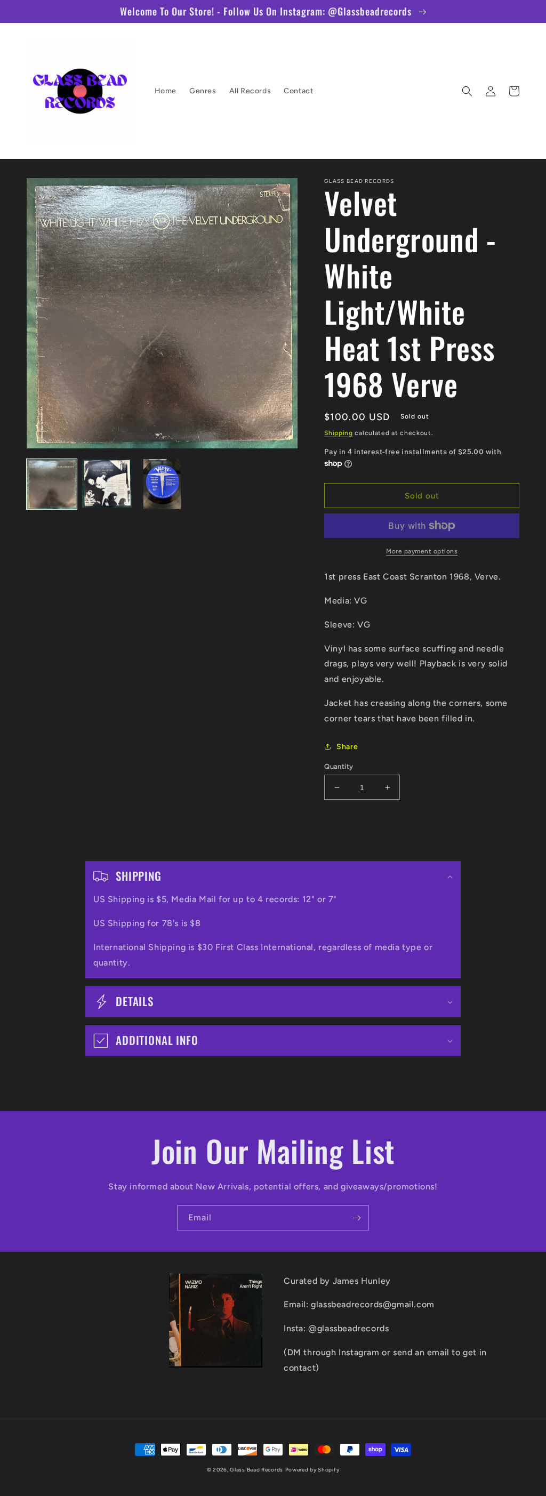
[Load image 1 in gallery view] (52, 484)
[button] (467, 91)
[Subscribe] (356, 1217)
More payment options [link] (421, 551)
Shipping (338, 433)
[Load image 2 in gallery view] (107, 484)
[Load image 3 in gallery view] (162, 484)
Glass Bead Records (256, 1469)
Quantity (338, 766)
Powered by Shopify (312, 1469)
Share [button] (347, 746)
